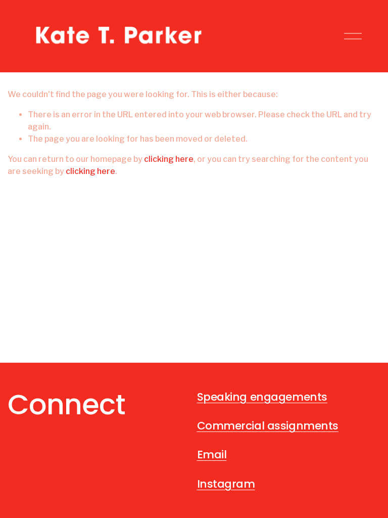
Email (212, 454)
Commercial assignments (268, 425)
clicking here (168, 159)
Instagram (226, 484)
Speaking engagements (262, 397)
